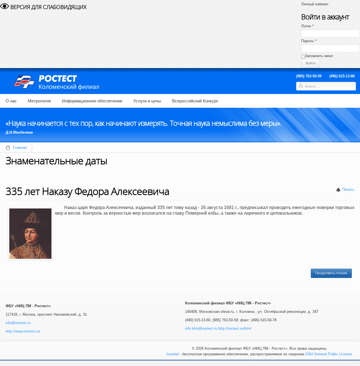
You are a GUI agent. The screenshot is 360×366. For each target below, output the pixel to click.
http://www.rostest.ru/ (23, 331)
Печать (347, 189)
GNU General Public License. (329, 354)
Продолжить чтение (331, 273)
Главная (20, 147)
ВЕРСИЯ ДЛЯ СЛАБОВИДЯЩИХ (47, 7)
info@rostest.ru (18, 323)
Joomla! (172, 354)
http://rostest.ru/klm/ (234, 328)
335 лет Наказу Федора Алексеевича (87, 191)
